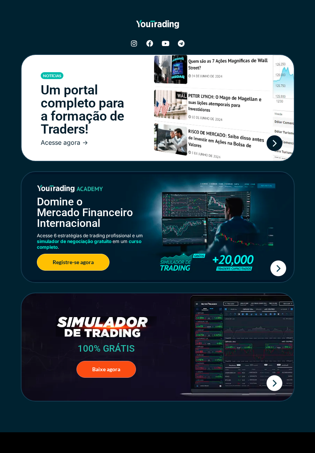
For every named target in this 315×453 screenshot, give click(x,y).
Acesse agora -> (64, 142)
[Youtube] (165, 43)
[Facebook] (150, 43)
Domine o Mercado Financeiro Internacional (85, 212)
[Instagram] (134, 43)
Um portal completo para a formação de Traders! (82, 109)
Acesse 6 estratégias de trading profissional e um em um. (90, 241)
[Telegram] (181, 43)
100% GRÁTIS (106, 348)
